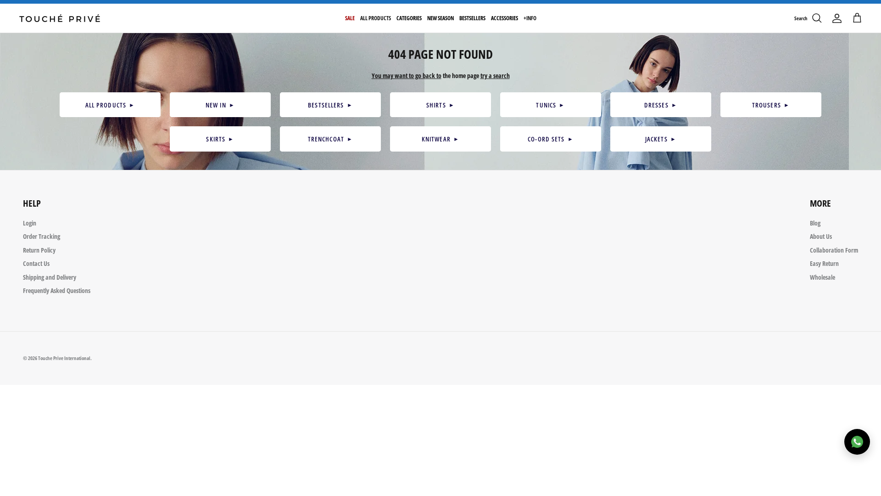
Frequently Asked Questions (56, 290)
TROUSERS (771, 105)
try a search (495, 75)
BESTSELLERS (330, 105)
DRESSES (660, 105)
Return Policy (39, 250)
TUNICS (550, 105)
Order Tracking (41, 236)
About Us (821, 236)
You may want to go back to (406, 75)
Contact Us (36, 263)
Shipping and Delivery (49, 277)
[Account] (836, 18)
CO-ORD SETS (551, 139)
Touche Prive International (64, 358)
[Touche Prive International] (59, 18)
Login (29, 223)
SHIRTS (440, 105)
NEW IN (220, 105)
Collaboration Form (834, 250)
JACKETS (660, 139)
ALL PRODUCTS (110, 105)
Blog (815, 223)
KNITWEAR (440, 139)
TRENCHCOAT (330, 139)
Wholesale (822, 277)
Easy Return (824, 263)
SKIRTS (220, 139)
